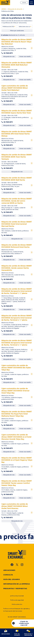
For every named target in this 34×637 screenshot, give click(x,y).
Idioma (24, 2)
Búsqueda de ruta (8, 56)
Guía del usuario (11, 579)
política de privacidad (17, 596)
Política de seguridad (17, 600)
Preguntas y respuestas (15, 589)
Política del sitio (17, 604)
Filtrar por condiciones (17, 30)
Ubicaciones (9, 570)
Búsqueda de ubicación (15, 9)
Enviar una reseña (25, 56)
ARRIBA (3, 9)
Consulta (8, 575)
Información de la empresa (16, 584)
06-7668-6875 (8, 53)
